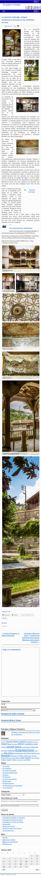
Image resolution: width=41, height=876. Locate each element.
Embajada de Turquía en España (12, 822)
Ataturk (4, 744)
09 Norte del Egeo (8, 783)
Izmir (31, 750)
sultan (32, 758)
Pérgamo (34, 756)
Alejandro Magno (12, 742)
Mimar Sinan (23, 756)
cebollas (3, 747)
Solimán (28, 758)
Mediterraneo (35, 753)
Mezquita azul (14, 756)
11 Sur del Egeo (7, 787)
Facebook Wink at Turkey (11, 720)
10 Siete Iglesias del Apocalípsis (12, 785)
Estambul (21, 750)
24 (4, 867)
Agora (2, 741)
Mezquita (5, 755)
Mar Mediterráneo (19, 753)
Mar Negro (27, 753)
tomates (37, 758)
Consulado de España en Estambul (13, 817)
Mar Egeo (8, 753)
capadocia (29, 744)
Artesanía (35, 741)
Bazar (10, 744)
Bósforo (21, 744)
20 (21, 864)
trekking (14, 760)
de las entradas (8, 840)
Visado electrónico (8, 830)
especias (11, 751)
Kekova (36, 750)
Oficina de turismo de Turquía (11, 828)
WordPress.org (7, 844)
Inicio (3, 11)
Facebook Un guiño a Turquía (12, 714)
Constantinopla (25, 747)
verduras (20, 760)
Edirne (6, 750)
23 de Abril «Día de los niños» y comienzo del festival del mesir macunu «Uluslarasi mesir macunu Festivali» (30, 638)
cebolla (35, 744)
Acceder (5, 837)
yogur (24, 760)
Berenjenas (14, 744)
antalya (22, 742)
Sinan (22, 758)
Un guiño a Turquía (11, 5)
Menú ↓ (36, 1)
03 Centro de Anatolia (9, 770)
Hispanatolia (6, 824)
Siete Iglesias (16, 758)
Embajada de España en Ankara (12, 820)
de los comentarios (10, 842)
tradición (9, 760)
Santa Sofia (4, 758)
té (17, 760)
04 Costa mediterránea (9, 772)
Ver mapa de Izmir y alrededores (20, 228)
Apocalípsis (29, 742)
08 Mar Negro (6, 781)
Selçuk (10, 758)
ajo (5, 741)
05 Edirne (5, 775)
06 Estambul (6, 777)
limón (2, 753)
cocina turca (13, 746)
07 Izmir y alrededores (9, 779)
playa (29, 756)
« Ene (3, 869)
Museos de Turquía (8, 826)
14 (26, 861)
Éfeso (28, 760)
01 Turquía (5, 766)
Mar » (38, 869)
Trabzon (3, 760)
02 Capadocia (6, 768)
